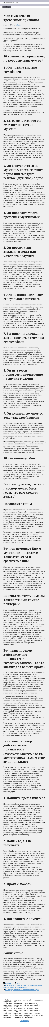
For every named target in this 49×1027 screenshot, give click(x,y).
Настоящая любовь (10, 3)
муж (18, 983)
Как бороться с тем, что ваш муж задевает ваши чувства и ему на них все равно (22, 986)
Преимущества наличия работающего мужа (22, 990)
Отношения (9, 983)
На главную (24, 1021)
